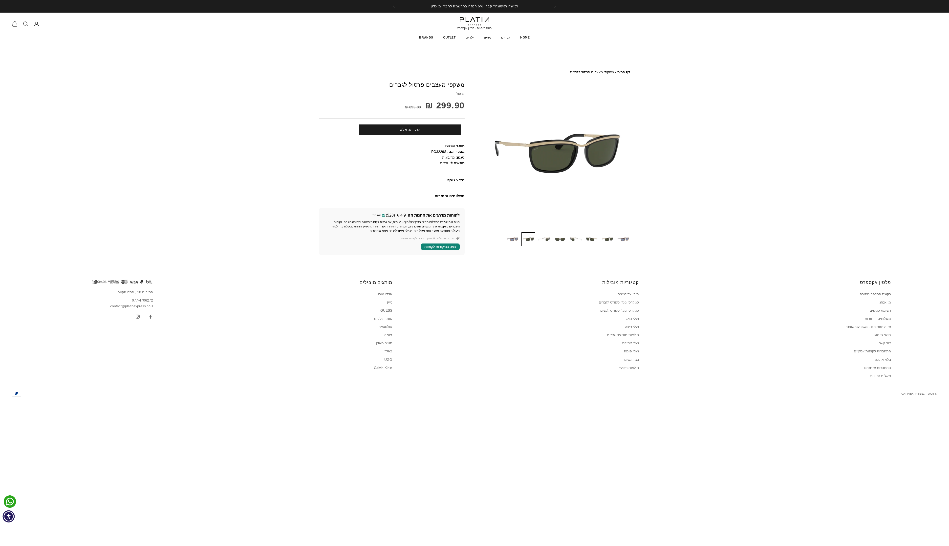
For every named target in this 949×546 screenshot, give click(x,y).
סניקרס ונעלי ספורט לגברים (619, 302)
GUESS (386, 310)
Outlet (449, 37)
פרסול (460, 94)
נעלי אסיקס (630, 343)
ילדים (470, 37)
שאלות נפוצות (880, 376)
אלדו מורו (385, 294)
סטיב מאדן (384, 343)
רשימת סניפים (880, 310)
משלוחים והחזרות (878, 319)
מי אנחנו (885, 302)
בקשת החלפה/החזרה (875, 294)
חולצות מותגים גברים (623, 335)
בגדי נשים (631, 360)
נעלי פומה (631, 351)
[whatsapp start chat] (8, 501)
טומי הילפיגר (382, 319)
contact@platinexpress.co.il (131, 306)
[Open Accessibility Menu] (8, 516)
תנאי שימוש (882, 335)
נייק (389, 302)
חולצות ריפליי (629, 368)
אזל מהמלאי (410, 130)
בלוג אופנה (883, 360)
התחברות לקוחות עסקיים (872, 351)
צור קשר (885, 343)
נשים (487, 37)
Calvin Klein (383, 368)
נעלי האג (632, 319)
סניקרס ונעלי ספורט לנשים (619, 310)
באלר (388, 351)
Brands (426, 37)
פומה (388, 335)
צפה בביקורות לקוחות (440, 247)
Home (525, 37)
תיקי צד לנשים (628, 294)
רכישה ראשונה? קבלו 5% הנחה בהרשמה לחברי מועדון (474, 6)
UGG (388, 360)
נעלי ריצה (632, 327)
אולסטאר (385, 327)
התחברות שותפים (877, 368)
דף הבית (623, 72)
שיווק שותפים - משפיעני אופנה (868, 327)
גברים (505, 37)
